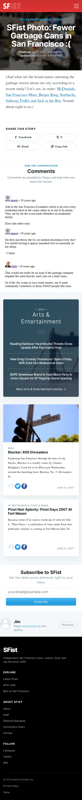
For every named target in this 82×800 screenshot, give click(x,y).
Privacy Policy (11, 785)
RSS (5, 762)
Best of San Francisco (16, 691)
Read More (68, 624)
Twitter (7, 756)
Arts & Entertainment (36, 19)
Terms (6, 792)
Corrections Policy (14, 726)
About (6, 708)
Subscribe (41, 602)
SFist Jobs (9, 684)
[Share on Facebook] (24, 486)
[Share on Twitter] (17, 486)
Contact (8, 732)
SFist (10, 650)
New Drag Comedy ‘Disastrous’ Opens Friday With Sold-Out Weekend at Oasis (41, 361)
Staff (6, 714)
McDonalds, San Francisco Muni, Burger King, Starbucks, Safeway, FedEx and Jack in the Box (41, 94)
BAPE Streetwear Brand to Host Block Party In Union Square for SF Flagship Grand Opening (41, 376)
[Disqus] (41, 241)
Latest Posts (10, 678)
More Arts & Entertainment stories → (41, 389)
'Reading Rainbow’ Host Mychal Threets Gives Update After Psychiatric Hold (41, 345)
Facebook (9, 750)
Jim (59, 19)
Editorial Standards (14, 720)
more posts (29, 626)
